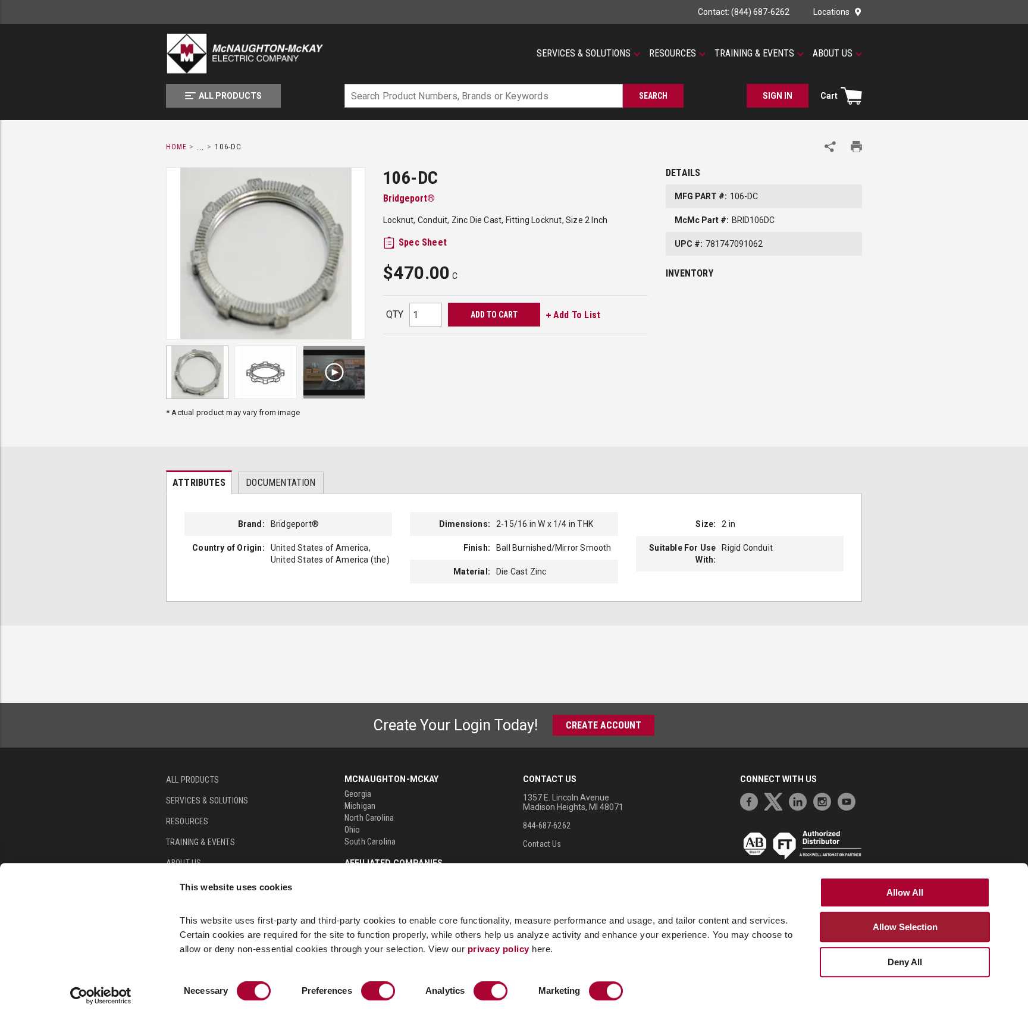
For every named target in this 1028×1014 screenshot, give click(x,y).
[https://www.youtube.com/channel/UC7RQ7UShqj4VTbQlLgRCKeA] (849, 800)
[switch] (378, 991)
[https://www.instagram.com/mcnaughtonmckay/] (825, 800)
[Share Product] (830, 146)
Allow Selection (905, 927)
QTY (394, 314)
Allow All (904, 892)
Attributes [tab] (199, 482)
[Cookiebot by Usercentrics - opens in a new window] (101, 996)
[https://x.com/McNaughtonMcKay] (776, 800)
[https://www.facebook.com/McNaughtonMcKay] (752, 800)
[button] (588, 53)
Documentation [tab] (280, 482)
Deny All (905, 962)
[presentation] (199, 482)
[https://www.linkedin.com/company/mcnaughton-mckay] (801, 800)
